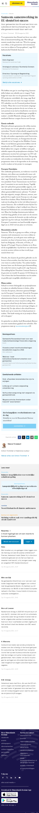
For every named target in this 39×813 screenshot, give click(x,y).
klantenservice (25, 735)
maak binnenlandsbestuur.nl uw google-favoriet (28, 761)
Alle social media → (8, 782)
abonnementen (7, 746)
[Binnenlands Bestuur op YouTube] (19, 777)
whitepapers (6, 743)
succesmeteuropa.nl (22, 326)
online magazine (7, 749)
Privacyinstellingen (27, 768)
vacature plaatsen (27, 750)
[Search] (36, 6)
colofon (23, 738)
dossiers (4, 755)
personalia (5, 752)
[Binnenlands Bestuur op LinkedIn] (11, 777)
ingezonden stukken (27, 741)
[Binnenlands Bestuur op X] (7, 777)
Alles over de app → (8, 805)
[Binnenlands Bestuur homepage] (32, 4)
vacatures (5, 737)
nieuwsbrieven (25, 744)
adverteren (24, 747)
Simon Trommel (8, 33)
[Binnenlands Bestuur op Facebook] (3, 777)
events (3, 740)
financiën (4, 13)
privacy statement (27, 765)
